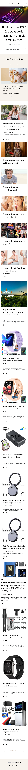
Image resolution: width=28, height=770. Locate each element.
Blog (2, 579)
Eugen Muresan (5, 93)
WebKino (14, 3)
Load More (13, 750)
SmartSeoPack (18, 762)
